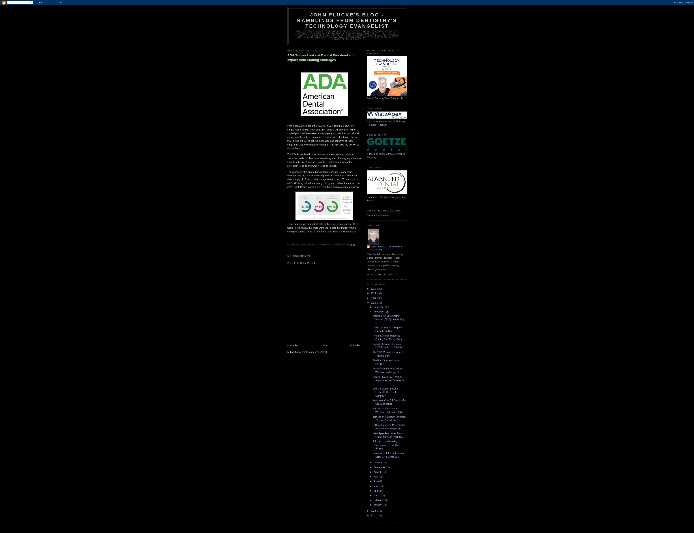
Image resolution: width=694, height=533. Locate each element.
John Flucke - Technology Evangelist (386, 248)
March (377, 495)
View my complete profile (382, 274)
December (379, 307)
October (378, 462)
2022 (373, 511)
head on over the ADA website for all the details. (332, 231)
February (379, 500)
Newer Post (293, 345)
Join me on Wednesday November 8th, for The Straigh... (386, 445)
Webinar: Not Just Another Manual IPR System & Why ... (388, 319)
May (376, 486)
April (376, 490)
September (380, 467)
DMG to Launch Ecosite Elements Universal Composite (385, 392)
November (379, 311)
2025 (373, 293)
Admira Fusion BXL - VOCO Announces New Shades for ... (388, 380)
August (378, 472)
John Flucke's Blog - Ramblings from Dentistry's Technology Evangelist (347, 20)
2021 (373, 515)
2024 (373, 298)
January (378, 505)
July (376, 476)
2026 (373, 288)
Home (325, 345)
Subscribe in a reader (378, 215)
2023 (373, 302)
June (376, 481)
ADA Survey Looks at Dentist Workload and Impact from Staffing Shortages (321, 57)
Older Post (355, 345)
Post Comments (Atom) (314, 352)
